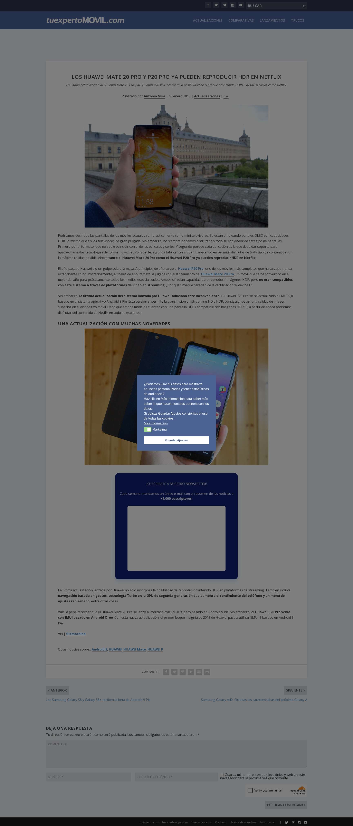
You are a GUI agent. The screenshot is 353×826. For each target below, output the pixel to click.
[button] (147, 429)
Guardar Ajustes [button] (176, 440)
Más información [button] (156, 423)
